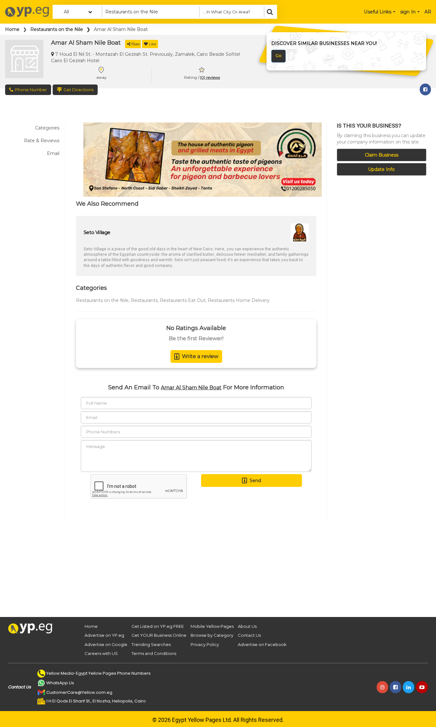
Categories (47, 128)
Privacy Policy (205, 644)
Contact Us (249, 635)
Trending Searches (151, 644)
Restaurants (144, 300)
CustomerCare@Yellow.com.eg (79, 692)
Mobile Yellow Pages (212, 626)
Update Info (381, 169)
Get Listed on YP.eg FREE (158, 626)
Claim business (381, 155)
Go (278, 55)
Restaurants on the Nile (56, 29)
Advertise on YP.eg (104, 635)
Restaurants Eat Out (183, 300)
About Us (247, 626)
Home (12, 29)
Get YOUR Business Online (159, 635)
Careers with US (101, 653)
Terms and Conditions (154, 653)
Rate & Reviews (41, 140)
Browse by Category (212, 635)
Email (53, 153)
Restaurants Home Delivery (239, 300)
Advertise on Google (106, 644)
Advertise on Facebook (262, 644)
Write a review (200, 356)
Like (152, 43)
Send (255, 480)
